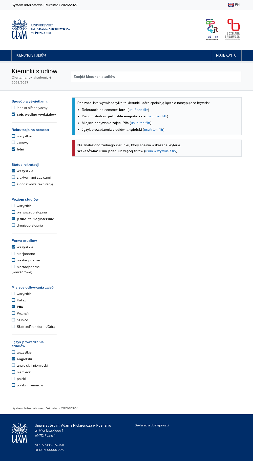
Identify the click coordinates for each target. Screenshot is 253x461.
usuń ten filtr (138, 110)
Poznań (22, 313)
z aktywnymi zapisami (33, 177)
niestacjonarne (28, 260)
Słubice (22, 320)
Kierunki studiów (31, 55)
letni (20, 149)
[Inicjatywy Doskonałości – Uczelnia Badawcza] (232, 29)
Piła (19, 307)
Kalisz (21, 300)
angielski (24, 359)
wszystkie (24, 136)
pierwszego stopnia (31, 212)
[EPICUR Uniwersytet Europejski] (212, 29)
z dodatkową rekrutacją (34, 184)
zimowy (22, 143)
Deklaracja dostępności (152, 425)
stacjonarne (25, 254)
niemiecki (23, 372)
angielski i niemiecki (32, 365)
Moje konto (226, 55)
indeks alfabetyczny (31, 108)
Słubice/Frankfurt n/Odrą (35, 327)
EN (237, 5)
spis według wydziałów (36, 114)
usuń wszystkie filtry (160, 151)
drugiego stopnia (29, 225)
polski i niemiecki (29, 385)
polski (21, 379)
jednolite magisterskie (35, 219)
